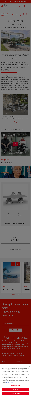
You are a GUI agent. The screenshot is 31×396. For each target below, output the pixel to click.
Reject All (15, 389)
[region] (15, 380)
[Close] (29, 366)
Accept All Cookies (15, 393)
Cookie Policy (9, 382)
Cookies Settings (15, 385)
